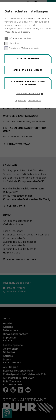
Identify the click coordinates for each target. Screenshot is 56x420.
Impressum (20, 101)
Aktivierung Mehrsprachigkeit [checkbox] (24, 48)
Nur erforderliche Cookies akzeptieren (28, 83)
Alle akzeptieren (28, 58)
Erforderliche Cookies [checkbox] (20, 38)
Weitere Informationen (28, 94)
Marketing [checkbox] (14, 43)
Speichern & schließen (28, 70)
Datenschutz (34, 101)
